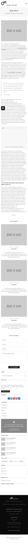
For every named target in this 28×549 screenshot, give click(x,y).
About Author (5, 391)
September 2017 (4, 471)
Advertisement (4, 461)
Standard (3, 410)
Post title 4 (14, 320)
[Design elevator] (9, 3)
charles (14, 13)
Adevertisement (4, 405)
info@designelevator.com (15, 526)
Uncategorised (4, 413)
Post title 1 (14, 249)
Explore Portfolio (14, 429)
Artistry (10, 461)
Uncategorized (4, 415)
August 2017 (3, 473)
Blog (16, 461)
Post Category (20, 13)
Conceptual (21, 461)
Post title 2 (14, 284)
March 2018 (3, 468)
